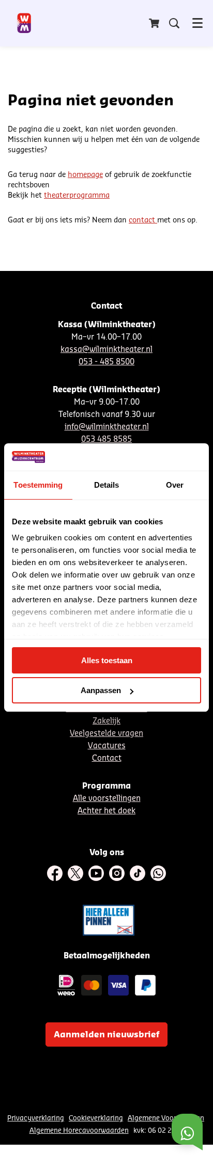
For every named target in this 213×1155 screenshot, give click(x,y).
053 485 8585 (106, 439)
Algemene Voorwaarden (166, 1118)
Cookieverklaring (96, 1118)
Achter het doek (106, 811)
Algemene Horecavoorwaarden (79, 1130)
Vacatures (107, 746)
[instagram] (117, 873)
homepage (85, 175)
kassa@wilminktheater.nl (106, 350)
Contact (106, 758)
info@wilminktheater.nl (107, 427)
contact (143, 220)
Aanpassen (101, 690)
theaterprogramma (77, 195)
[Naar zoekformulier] (174, 23)
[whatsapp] (158, 873)
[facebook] (55, 873)
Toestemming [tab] (38, 484)
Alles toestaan (106, 660)
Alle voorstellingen (107, 799)
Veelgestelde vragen (106, 733)
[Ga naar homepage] (24, 23)
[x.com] (75, 873)
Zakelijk (106, 721)
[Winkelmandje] (155, 23)
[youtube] (96, 873)
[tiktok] (137, 873)
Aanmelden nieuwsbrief (106, 1035)
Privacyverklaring (35, 1118)
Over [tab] (175, 484)
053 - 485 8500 (106, 362)
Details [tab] (106, 484)
